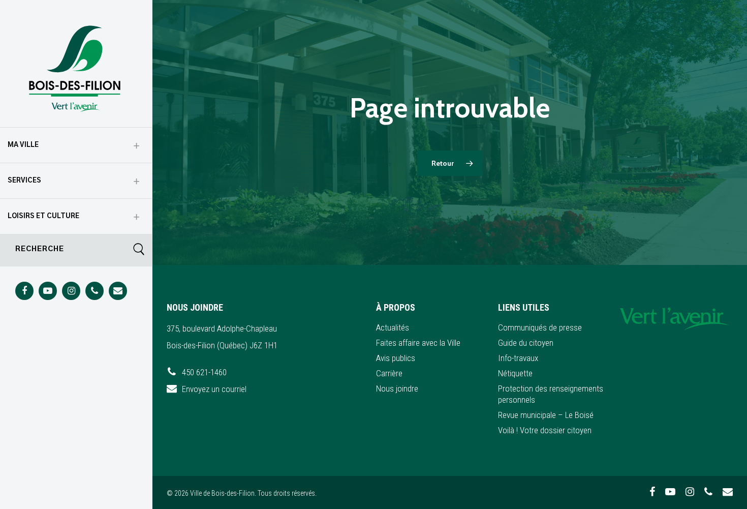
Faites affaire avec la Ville (418, 343)
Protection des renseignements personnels (550, 394)
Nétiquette (515, 373)
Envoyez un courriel (214, 389)
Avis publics (395, 358)
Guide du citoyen (525, 343)
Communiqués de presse (540, 327)
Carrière (389, 373)
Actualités (392, 327)
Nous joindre (397, 388)
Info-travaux (518, 358)
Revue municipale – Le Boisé (546, 415)
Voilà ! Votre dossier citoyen (545, 430)
